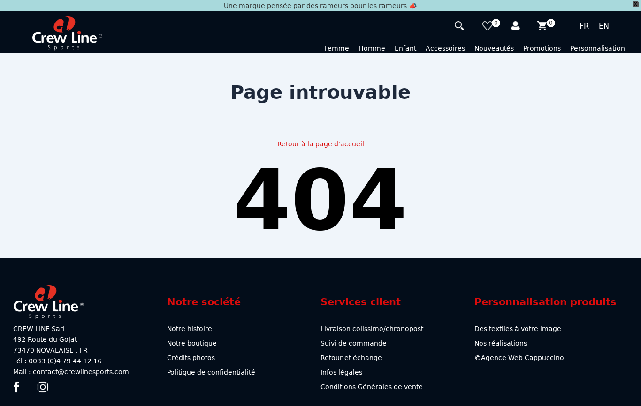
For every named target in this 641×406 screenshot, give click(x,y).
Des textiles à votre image (517, 328)
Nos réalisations (500, 343)
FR (584, 26)
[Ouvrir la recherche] (460, 27)
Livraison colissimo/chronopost (371, 328)
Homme (372, 48)
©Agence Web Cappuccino (519, 357)
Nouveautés (494, 48)
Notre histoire (189, 328)
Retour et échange (351, 357)
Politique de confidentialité (211, 372)
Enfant (405, 48)
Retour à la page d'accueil (320, 144)
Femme (336, 48)
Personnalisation (597, 48)
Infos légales (341, 372)
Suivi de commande (353, 343)
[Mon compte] (516, 27)
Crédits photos (191, 357)
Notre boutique (192, 343)
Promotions (542, 48)
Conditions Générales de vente (371, 387)
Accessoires (445, 48)
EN (604, 26)
